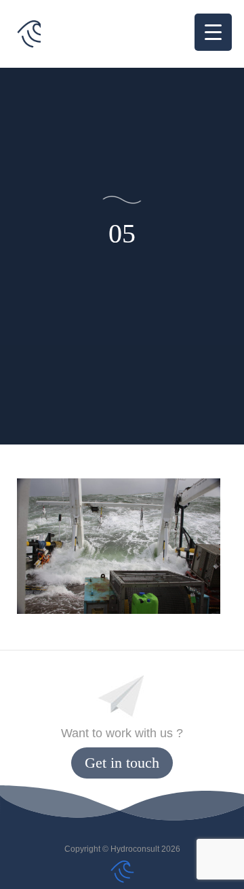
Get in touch (122, 762)
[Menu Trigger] (213, 32)
